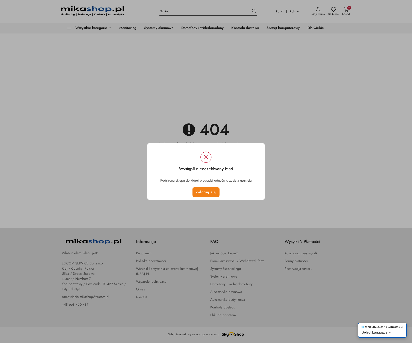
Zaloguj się (206, 192)
